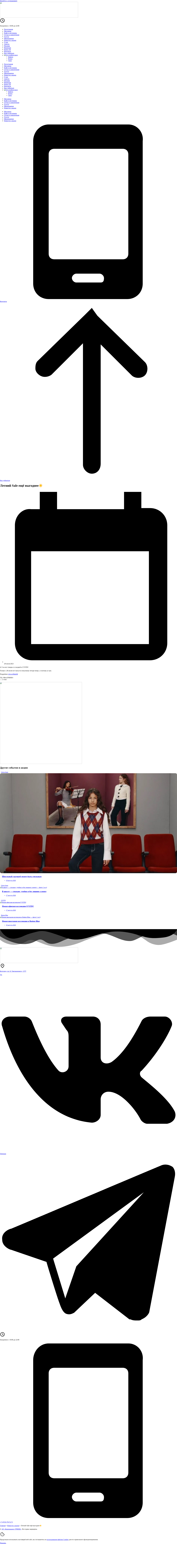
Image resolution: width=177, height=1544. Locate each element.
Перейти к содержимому (8, 1)
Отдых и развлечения (11, 35)
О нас (6, 42)
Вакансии (7, 48)
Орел (10, 60)
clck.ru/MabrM (13, 674)
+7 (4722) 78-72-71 (6, 1522)
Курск (10, 59)
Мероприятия (9, 38)
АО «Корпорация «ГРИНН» (11, 1529)
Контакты (7, 51)
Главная (3, 1526)
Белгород (14, 55)
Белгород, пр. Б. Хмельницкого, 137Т (13, 971)
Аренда (6, 44)
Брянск (10, 57)
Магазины (7, 31)
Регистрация (8, 29)
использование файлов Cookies (58, 1539)
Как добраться (9, 53)
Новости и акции (10, 40)
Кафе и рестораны (10, 33)
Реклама (7, 46)
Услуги (6, 37)
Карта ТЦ (7, 49)
